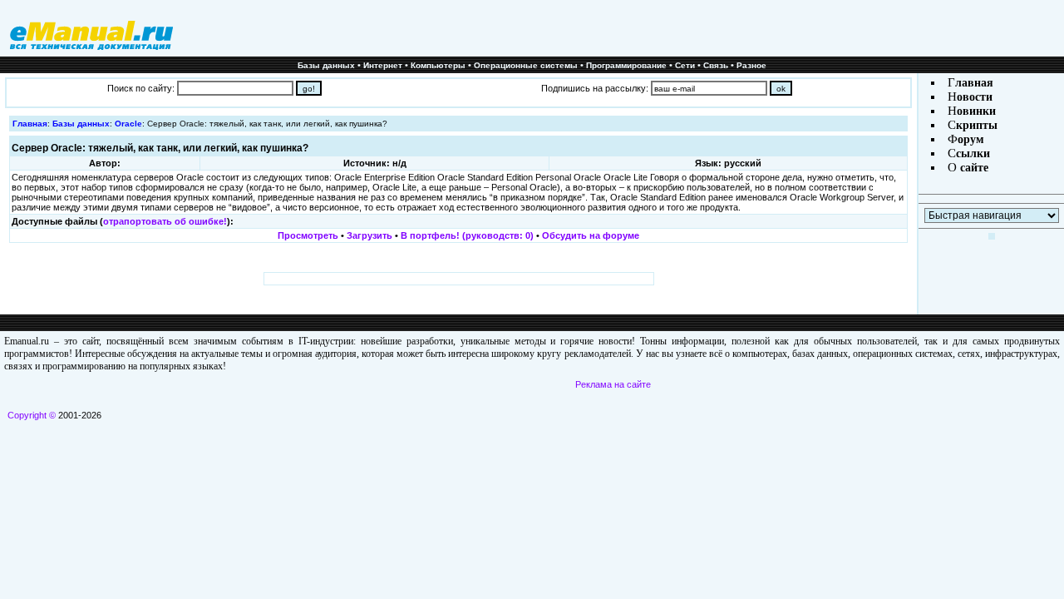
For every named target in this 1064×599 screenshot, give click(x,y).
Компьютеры (438, 65)
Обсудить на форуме (590, 235)
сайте (972, 167)
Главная (29, 123)
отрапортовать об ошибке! (165, 221)
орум (971, 139)
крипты (977, 125)
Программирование (626, 65)
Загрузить (369, 235)
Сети (685, 65)
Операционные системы (526, 65)
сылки (973, 153)
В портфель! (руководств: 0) (467, 235)
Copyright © (31, 415)
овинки (976, 111)
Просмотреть (308, 235)
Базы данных (326, 65)
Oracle (128, 123)
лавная (974, 83)
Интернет (382, 65)
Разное (751, 65)
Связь (715, 65)
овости (975, 97)
